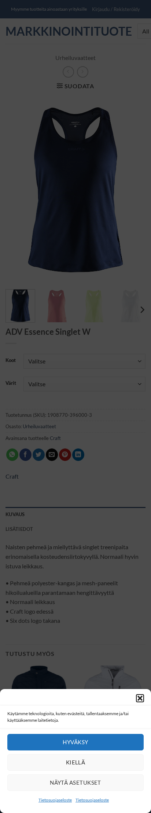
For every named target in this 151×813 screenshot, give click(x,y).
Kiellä (75, 762)
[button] (140, 698)
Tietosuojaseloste (55, 800)
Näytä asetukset (75, 782)
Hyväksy (75, 742)
